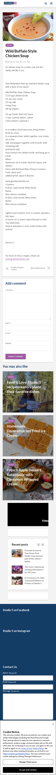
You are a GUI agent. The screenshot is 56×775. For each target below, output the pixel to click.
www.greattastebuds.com (17, 259)
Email (8, 333)
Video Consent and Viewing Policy (16, 754)
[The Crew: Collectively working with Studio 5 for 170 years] (17, 569)
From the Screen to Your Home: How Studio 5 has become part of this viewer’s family (34, 556)
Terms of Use (26, 748)
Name (8, 323)
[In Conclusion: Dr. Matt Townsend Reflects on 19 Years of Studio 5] (17, 580)
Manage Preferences (28, 762)
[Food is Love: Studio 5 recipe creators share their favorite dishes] (28, 391)
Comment (9, 290)
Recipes (9, 45)
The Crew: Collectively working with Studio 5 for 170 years (34, 570)
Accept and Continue (28, 770)
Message (11, 691)
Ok (53, 724)
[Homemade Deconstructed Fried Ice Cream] (28, 435)
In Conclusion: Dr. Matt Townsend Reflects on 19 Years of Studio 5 (34, 581)
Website (8, 343)
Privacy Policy (38, 748)
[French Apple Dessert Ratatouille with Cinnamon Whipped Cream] (28, 479)
